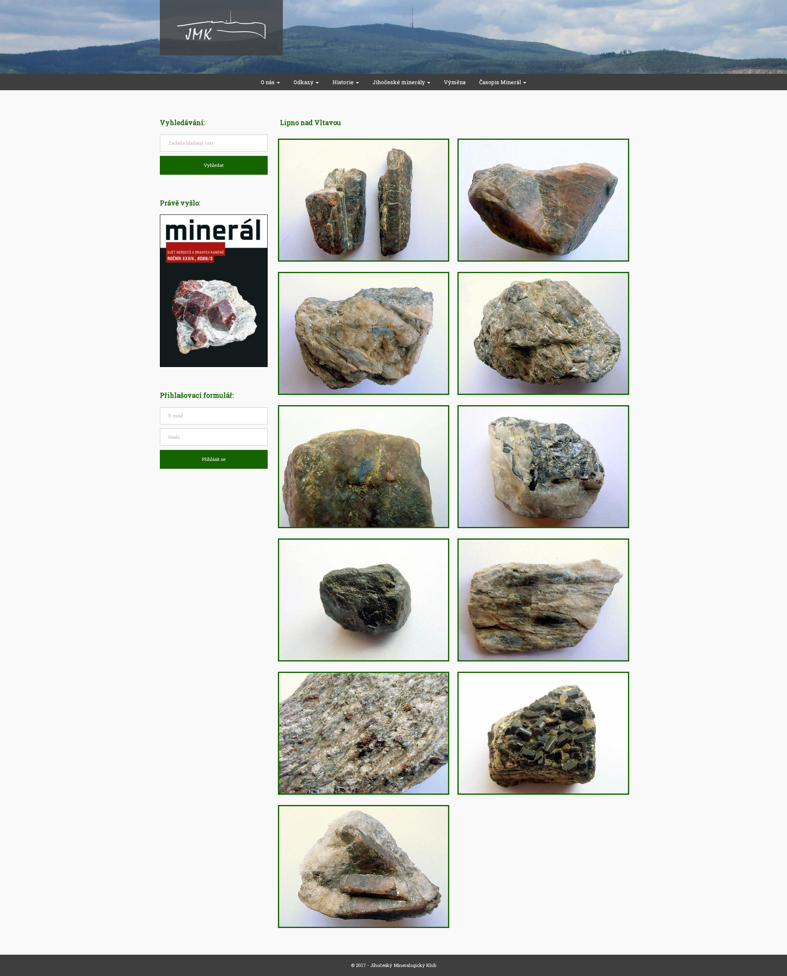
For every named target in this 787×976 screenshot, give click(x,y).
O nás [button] (268, 82)
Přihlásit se (213, 459)
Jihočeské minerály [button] (399, 82)
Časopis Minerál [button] (500, 82)
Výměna (455, 82)
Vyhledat (214, 165)
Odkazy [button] (304, 82)
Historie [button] (343, 82)
